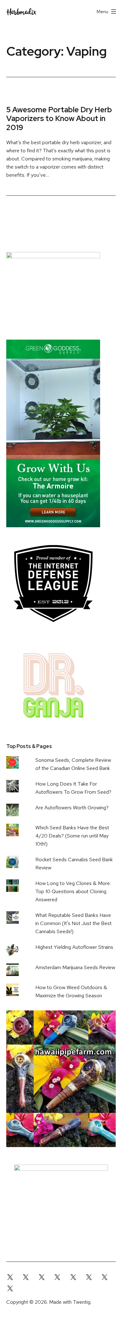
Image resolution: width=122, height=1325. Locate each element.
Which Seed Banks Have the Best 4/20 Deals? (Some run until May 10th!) (72, 835)
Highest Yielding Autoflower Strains (74, 947)
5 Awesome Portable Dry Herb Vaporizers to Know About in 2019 (59, 119)
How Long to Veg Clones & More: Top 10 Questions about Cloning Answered (73, 891)
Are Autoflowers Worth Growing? (72, 807)
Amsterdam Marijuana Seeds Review (75, 967)
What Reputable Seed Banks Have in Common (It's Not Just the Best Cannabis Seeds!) (73, 923)
